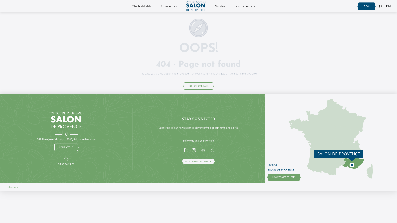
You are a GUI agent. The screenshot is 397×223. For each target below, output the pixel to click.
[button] (380, 6)
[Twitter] (212, 152)
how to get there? (283, 177)
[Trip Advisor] (203, 152)
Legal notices (11, 187)
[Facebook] (184, 152)
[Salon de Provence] (66, 120)
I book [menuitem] (366, 6)
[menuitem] (142, 6)
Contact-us (66, 147)
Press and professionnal (198, 161)
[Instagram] (194, 152)
